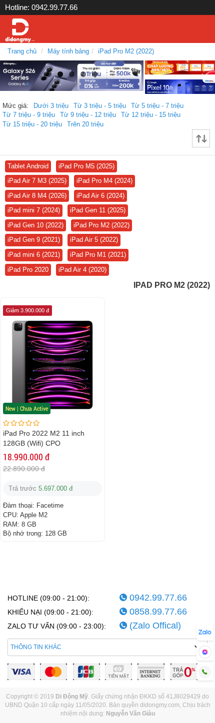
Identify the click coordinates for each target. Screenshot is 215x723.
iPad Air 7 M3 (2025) (37, 180)
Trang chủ (22, 51)
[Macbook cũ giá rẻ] (180, 66)
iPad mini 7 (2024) (34, 210)
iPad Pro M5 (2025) (86, 166)
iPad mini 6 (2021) (34, 254)
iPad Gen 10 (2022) (36, 225)
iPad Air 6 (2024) (100, 195)
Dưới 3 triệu (51, 105)
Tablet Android (28, 166)
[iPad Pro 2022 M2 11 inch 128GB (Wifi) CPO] (52, 364)
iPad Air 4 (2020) (82, 269)
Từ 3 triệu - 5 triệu (100, 105)
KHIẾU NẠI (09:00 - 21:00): (51, 612)
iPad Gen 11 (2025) (98, 210)
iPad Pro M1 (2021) (98, 254)
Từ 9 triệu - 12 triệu (88, 114)
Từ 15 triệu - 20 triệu (32, 124)
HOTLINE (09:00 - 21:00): (49, 598)
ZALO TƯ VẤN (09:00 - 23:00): (57, 626)
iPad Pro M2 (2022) (126, 51)
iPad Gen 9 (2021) (34, 239)
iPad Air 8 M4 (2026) (37, 195)
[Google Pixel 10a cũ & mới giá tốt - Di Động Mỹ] (180, 86)
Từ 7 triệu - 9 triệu (28, 114)
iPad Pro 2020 (28, 269)
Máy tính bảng (68, 51)
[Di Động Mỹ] (20, 30)
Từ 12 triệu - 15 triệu (150, 114)
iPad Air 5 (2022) (94, 239)
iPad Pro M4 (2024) (104, 180)
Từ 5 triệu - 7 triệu (157, 105)
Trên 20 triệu (85, 124)
